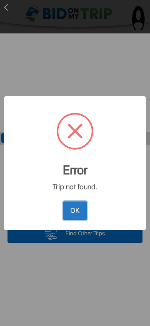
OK (75, 210)
